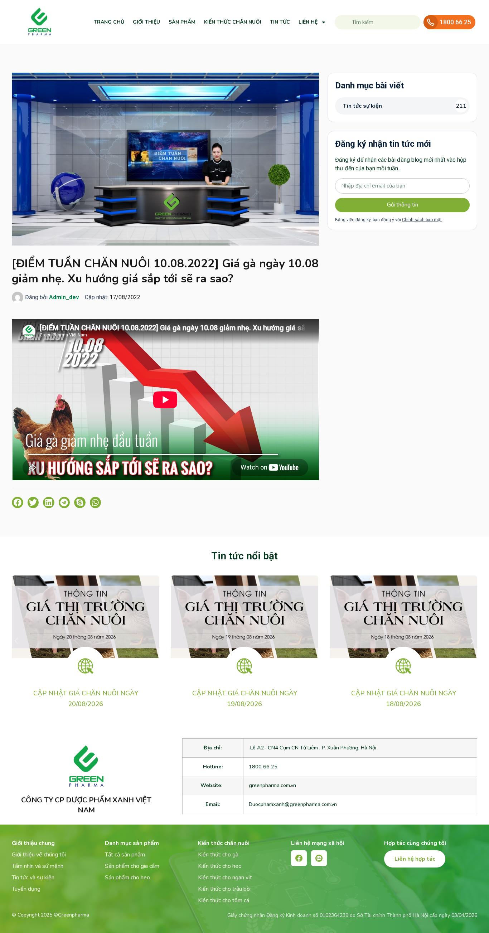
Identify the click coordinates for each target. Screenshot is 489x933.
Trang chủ (109, 22)
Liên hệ (308, 22)
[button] (17, 502)
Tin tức (280, 22)
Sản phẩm (182, 22)
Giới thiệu (146, 22)
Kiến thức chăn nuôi (232, 22)
